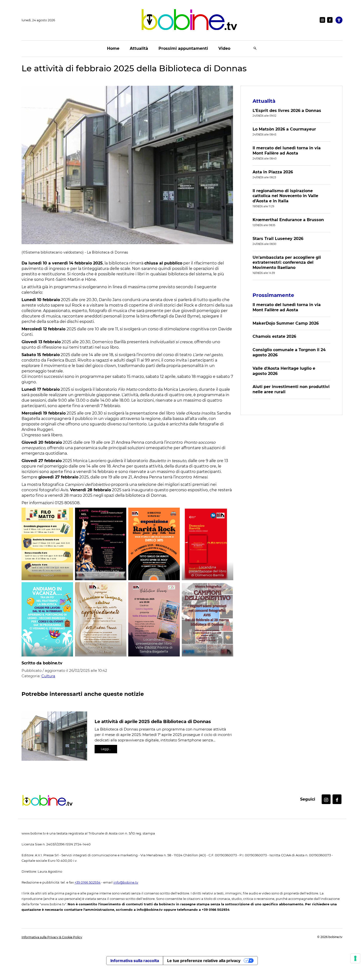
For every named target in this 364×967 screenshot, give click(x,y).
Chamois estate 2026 (274, 336)
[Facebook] (330, 20)
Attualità (139, 48)
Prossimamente (273, 295)
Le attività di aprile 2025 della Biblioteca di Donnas (153, 721)
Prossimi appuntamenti (183, 48)
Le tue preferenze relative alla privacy (203, 960)
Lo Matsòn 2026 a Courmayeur (284, 129)
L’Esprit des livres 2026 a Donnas (287, 110)
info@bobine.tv (125, 882)
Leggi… (106, 749)
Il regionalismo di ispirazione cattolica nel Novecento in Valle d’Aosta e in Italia (285, 196)
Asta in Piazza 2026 (273, 172)
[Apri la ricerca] (255, 49)
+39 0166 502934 (88, 882)
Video (224, 48)
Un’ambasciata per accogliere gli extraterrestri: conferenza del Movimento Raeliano (287, 262)
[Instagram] (322, 20)
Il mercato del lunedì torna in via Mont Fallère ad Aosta (287, 151)
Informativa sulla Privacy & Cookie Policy (52, 937)
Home (113, 48)
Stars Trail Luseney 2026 (278, 238)
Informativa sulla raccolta (134, 960)
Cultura (48, 676)
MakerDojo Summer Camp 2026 (286, 323)
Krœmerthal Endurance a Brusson (288, 219)
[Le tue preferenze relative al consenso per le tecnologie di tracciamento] (355, 958)
